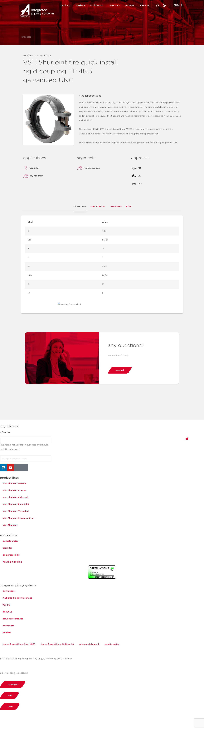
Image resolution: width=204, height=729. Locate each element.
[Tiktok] (24, 467)
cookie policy (112, 644)
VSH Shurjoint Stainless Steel (18, 518)
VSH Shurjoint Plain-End (15, 497)
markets (80, 5)
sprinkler (7, 548)
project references (13, 619)
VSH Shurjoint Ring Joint (16, 504)
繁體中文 (178, 5)
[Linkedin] (3, 467)
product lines (9, 477)
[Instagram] (17, 467)
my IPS (6, 605)
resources (114, 5)
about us (144, 5)
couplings (28, 55)
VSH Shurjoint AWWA (14, 483)
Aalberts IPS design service (17, 598)
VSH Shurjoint (10, 525)
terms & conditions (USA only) (57, 644)
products (65, 5)
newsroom (8, 626)
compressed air (11, 555)
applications (96, 5)
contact (7, 633)
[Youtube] (10, 467)
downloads (9, 591)
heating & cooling (12, 562)
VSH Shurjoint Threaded (16, 511)
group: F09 (43, 55)
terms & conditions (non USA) (19, 644)
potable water (10, 541)
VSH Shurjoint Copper (14, 490)
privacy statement (89, 644)
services (129, 5)
